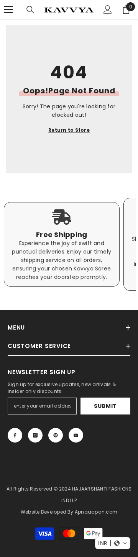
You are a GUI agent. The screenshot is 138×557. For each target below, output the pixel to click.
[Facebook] (15, 435)
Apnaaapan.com (96, 512)
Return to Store (69, 130)
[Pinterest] (55, 435)
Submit (105, 406)
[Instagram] (35, 435)
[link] (62, 244)
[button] (112, 543)
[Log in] (108, 9)
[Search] (30, 9)
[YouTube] (76, 435)
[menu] (8, 9)
